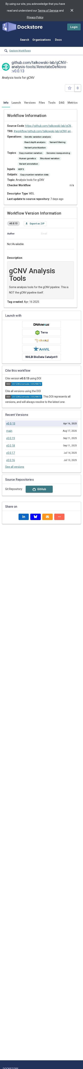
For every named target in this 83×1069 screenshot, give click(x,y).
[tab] (6, 102)
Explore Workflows (20, 50)
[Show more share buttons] (59, 517)
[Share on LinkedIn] (24, 517)
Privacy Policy (35, 17)
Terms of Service (48, 10)
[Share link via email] (47, 517)
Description (14, 257)
